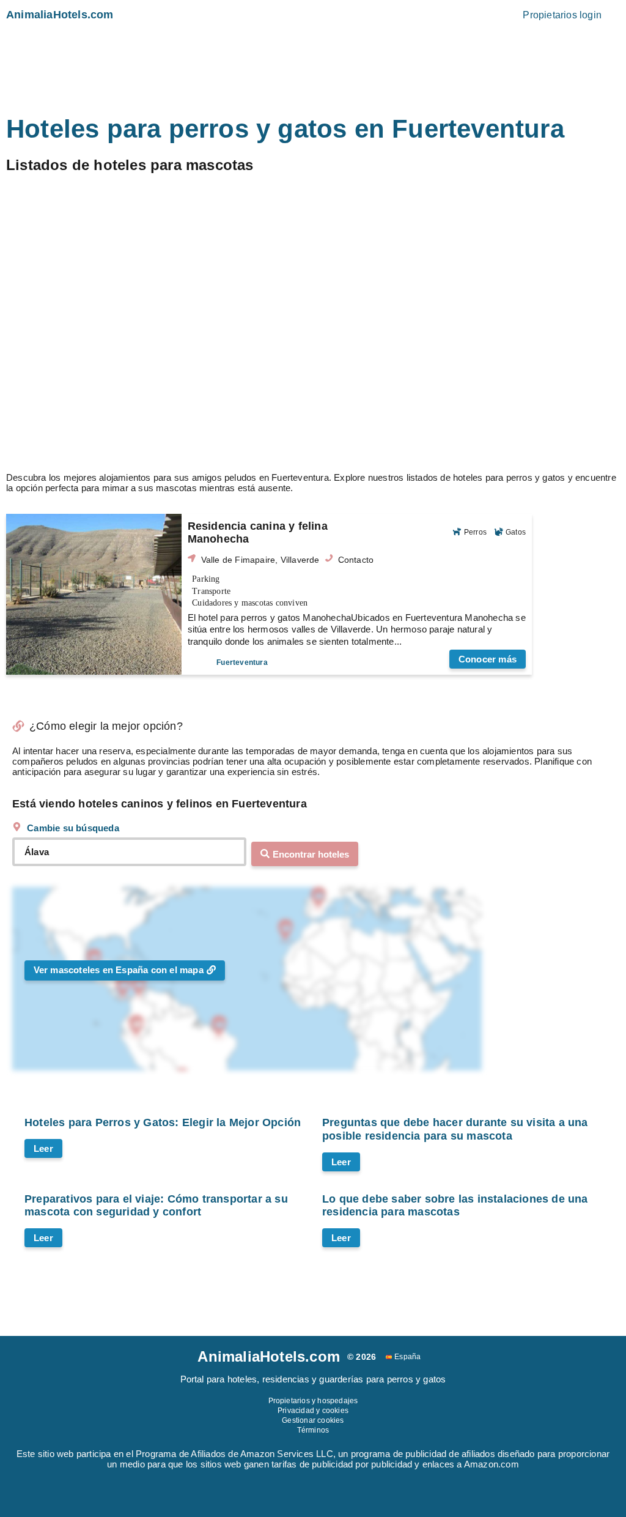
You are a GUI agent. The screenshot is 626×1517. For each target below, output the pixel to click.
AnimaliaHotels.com (60, 15)
